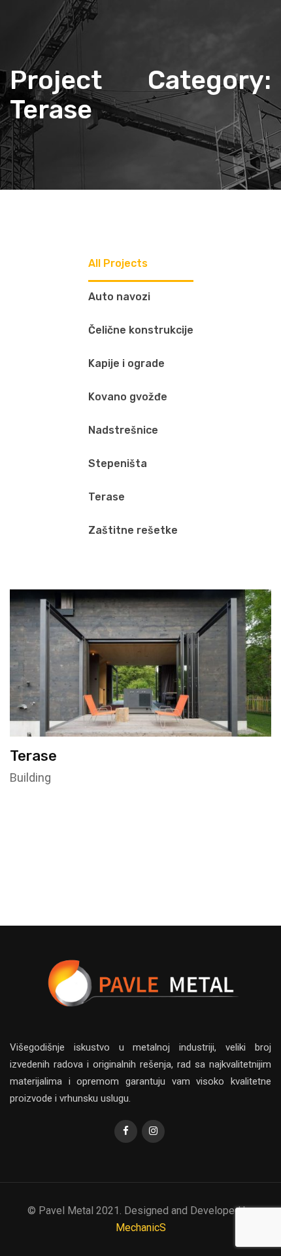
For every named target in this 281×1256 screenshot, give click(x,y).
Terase (33, 756)
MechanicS (141, 1227)
